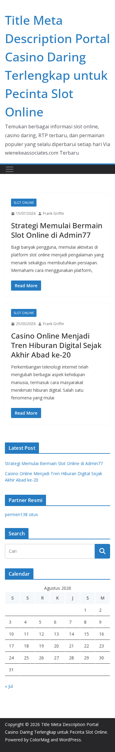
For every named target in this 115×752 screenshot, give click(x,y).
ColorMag (39, 740)
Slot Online (23, 202)
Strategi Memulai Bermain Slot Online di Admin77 (56, 230)
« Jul (9, 686)
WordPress (70, 740)
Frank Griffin (53, 213)
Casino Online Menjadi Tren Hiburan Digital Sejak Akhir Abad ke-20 (56, 345)
